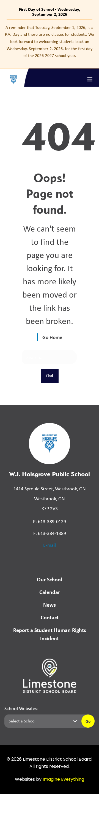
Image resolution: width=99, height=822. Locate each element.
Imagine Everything (63, 779)
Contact (50, 617)
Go (88, 721)
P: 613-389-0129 (49, 521)
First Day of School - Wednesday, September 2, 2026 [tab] (49, 11)
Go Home (52, 337)
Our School (49, 579)
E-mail (49, 545)
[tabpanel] (49, 41)
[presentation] (89, 79)
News (49, 604)
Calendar (49, 592)
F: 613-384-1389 (49, 533)
